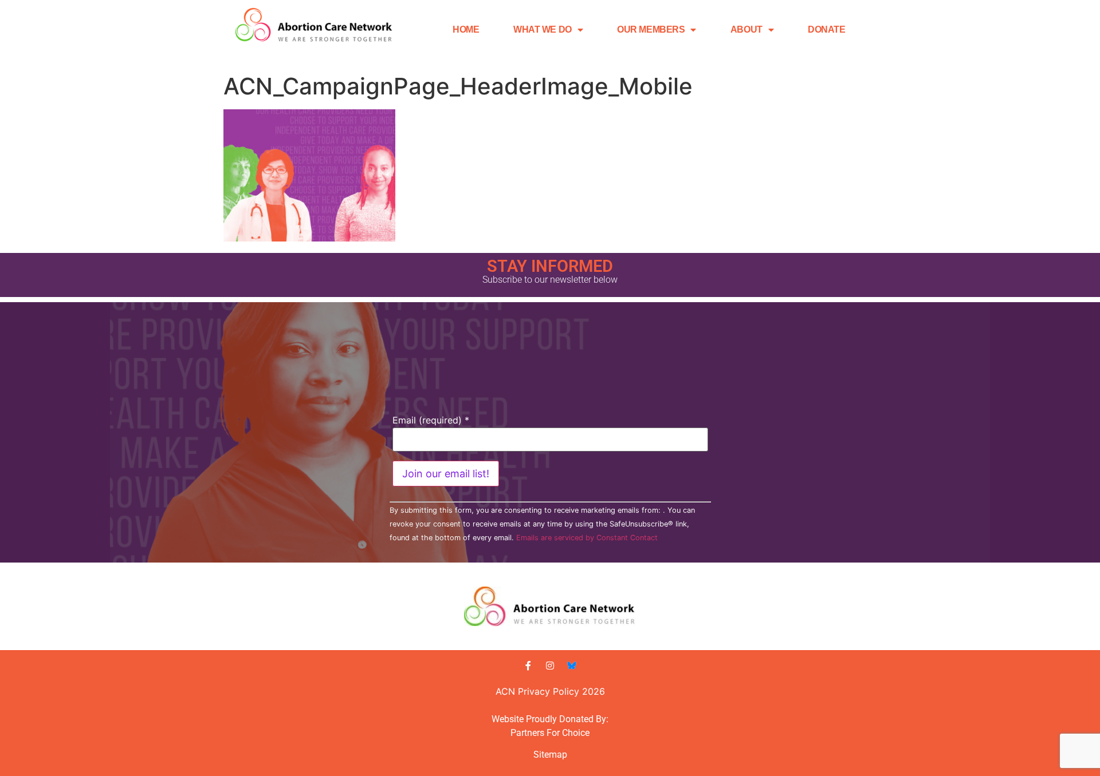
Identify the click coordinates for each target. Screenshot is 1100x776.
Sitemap (550, 754)
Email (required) (430, 420)
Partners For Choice (550, 732)
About (746, 29)
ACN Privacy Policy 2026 (550, 691)
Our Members (651, 29)
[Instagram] (550, 665)
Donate (826, 29)
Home (466, 29)
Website (508, 719)
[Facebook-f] (528, 665)
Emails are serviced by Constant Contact (587, 537)
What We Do (542, 29)
